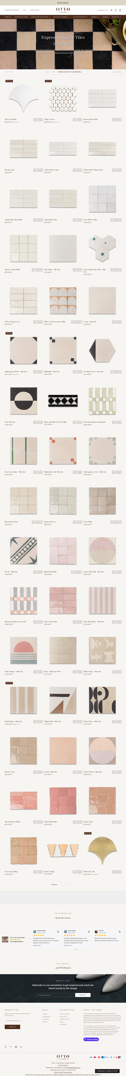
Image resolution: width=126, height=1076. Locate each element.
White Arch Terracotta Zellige (55, 322)
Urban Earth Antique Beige (93, 170)
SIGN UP (83, 995)
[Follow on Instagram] (6, 1047)
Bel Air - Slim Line (11, 572)
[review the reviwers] (58, 932)
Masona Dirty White (90, 119)
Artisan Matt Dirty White (13, 220)
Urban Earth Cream (51, 170)
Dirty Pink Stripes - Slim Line (93, 622)
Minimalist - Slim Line (52, 372)
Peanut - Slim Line (50, 772)
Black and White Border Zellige (55, 422)
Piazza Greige (10, 772)
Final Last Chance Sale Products (63, 2)
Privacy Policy (63, 1016)
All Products (45, 1019)
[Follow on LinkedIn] (21, 1047)
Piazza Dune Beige (11, 522)
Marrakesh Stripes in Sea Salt (15, 622)
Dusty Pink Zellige (50, 822)
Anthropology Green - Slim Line (94, 472)
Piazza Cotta (88, 822)
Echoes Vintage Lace (12, 322)
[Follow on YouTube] (16, 1047)
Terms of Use (58, 1072)
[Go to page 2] (72, 882)
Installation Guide (64, 1019)
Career (61, 1022)
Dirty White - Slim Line (52, 270)
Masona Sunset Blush (12, 822)
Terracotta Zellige (11, 872)
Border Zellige (49, 872)
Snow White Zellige (90, 220)
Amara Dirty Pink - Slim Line (93, 572)
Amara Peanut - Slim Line (92, 772)
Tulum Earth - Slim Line (52, 721)
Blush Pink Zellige (50, 572)
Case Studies (63, 1024)
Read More (37, 945)
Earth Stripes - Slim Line (13, 721)
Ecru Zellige (87, 522)
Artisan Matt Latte (50, 220)
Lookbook (44, 1014)
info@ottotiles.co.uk (73, 1067)
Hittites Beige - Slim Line (92, 672)
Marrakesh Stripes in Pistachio (94, 422)
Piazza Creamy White (12, 270)
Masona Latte (10, 170)
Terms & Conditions (65, 1014)
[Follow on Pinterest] (11, 1047)
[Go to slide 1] (75, 949)
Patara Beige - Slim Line (92, 721)
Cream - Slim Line (90, 322)
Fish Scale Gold (89, 872)
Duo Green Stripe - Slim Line (15, 472)
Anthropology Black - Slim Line (16, 372)
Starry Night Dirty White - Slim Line (94, 271)
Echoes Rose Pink (50, 622)
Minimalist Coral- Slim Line (54, 472)
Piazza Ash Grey (50, 522)
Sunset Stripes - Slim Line (14, 672)
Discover (34, 10)
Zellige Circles (49, 119)
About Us (44, 1022)
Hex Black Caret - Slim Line (93, 372)
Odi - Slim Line (10, 422)
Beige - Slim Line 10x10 (52, 672)
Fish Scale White (11, 119)
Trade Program (12, 10)
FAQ (24, 10)
